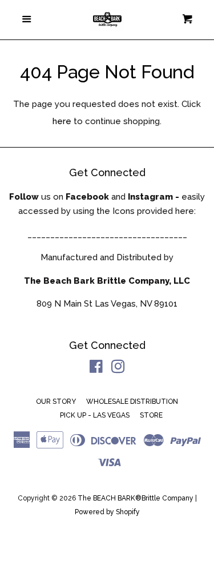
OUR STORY (56, 402)
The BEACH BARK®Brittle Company (135, 498)
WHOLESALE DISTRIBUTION (132, 402)
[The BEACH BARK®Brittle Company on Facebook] (96, 369)
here (62, 121)
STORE (151, 415)
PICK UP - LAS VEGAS (95, 415)
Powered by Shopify (107, 512)
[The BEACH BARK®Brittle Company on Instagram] (118, 369)
